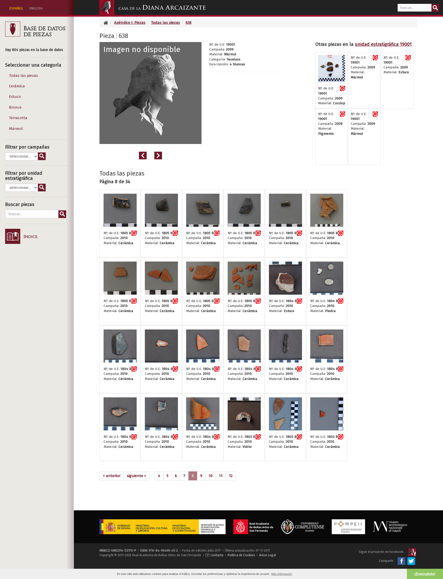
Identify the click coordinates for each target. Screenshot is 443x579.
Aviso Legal (267, 555)
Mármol (16, 128)
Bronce (15, 107)
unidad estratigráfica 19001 (383, 44)
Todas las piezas (23, 75)
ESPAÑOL (16, 8)
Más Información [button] (281, 573)
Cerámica (17, 86)
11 (221, 475)
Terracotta (18, 118)
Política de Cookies (241, 555)
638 (189, 22)
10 (211, 475)
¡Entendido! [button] (424, 574)
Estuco (15, 96)
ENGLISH (36, 8)
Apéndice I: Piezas (129, 22)
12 (231, 475)
